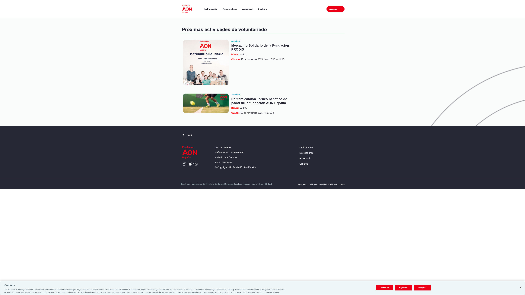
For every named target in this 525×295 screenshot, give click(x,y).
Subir (189, 135)
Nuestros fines (230, 9)
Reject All (403, 288)
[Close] (521, 288)
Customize (384, 288)
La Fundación (210, 9)
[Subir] (183, 135)
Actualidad (247, 9)
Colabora (262, 9)
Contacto (303, 164)
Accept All (422, 288)
